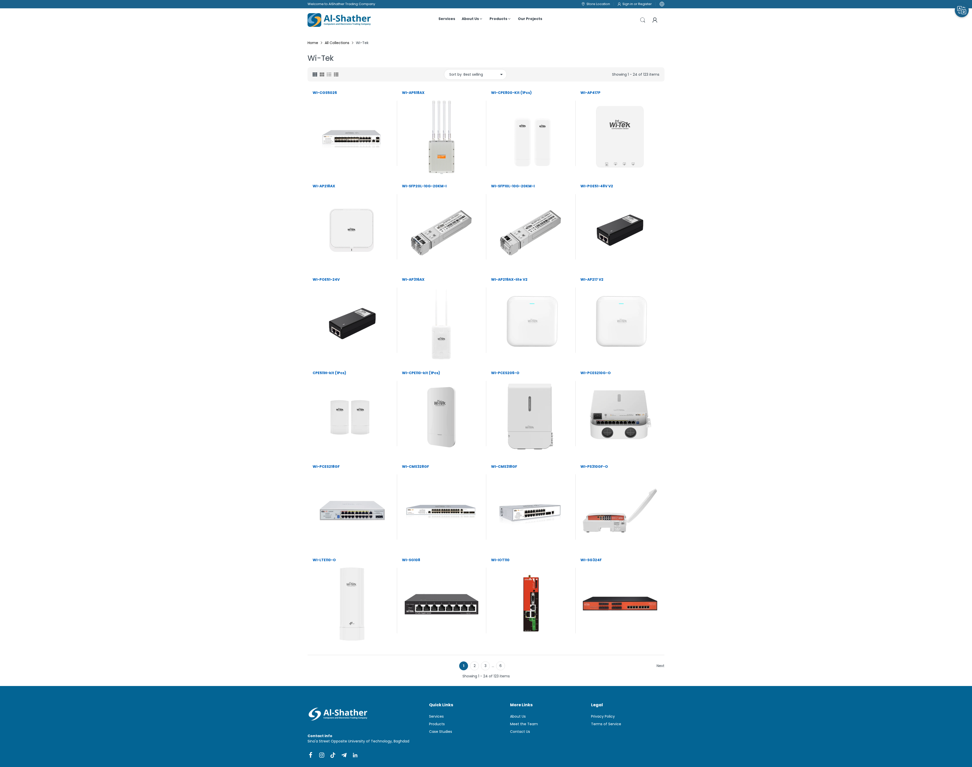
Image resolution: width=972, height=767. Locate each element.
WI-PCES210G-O (595, 373)
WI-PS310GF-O (594, 466)
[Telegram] (344, 755)
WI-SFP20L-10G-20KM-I (424, 186)
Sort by (455, 74)
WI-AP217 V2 (591, 279)
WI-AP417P (590, 92)
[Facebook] (311, 755)
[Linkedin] (355, 755)
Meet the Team (524, 723)
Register (645, 4)
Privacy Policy (603, 716)
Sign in (628, 4)
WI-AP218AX (324, 186)
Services (436, 716)
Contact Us (520, 731)
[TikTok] (333, 755)
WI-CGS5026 (325, 92)
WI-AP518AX (413, 92)
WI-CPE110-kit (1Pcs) (421, 373)
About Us (518, 716)
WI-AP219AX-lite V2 (509, 279)
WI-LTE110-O (324, 560)
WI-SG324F (591, 560)
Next (660, 665)
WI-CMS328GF (415, 466)
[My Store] (339, 20)
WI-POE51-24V (326, 279)
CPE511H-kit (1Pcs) (329, 373)
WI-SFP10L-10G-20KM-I (513, 186)
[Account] (654, 20)
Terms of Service (606, 723)
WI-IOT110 (500, 560)
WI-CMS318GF (504, 466)
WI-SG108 (411, 560)
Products (437, 723)
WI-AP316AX (413, 279)
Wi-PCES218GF (326, 466)
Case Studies (440, 731)
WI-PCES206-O (505, 373)
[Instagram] (322, 755)
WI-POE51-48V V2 (596, 186)
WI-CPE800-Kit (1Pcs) (511, 92)
